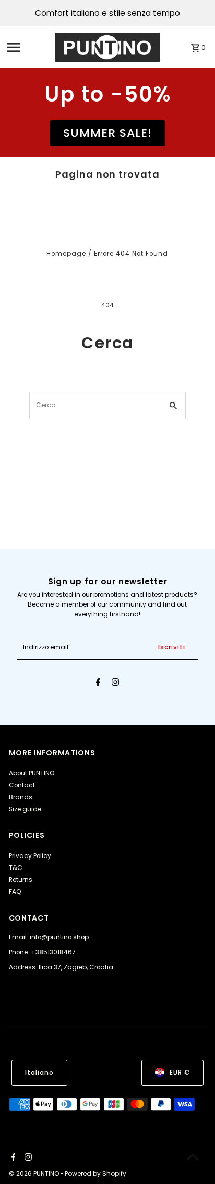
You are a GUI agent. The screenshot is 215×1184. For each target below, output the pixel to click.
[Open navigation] (28, 47)
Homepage (66, 253)
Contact (22, 785)
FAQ (15, 892)
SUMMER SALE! (107, 133)
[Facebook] (98, 683)
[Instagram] (115, 683)
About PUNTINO (31, 773)
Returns (20, 880)
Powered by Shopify (95, 1173)
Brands (20, 797)
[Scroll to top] (193, 1156)
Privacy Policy (30, 856)
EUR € (180, 1072)
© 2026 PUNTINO (35, 1173)
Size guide (25, 809)
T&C (15, 868)
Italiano (39, 1072)
